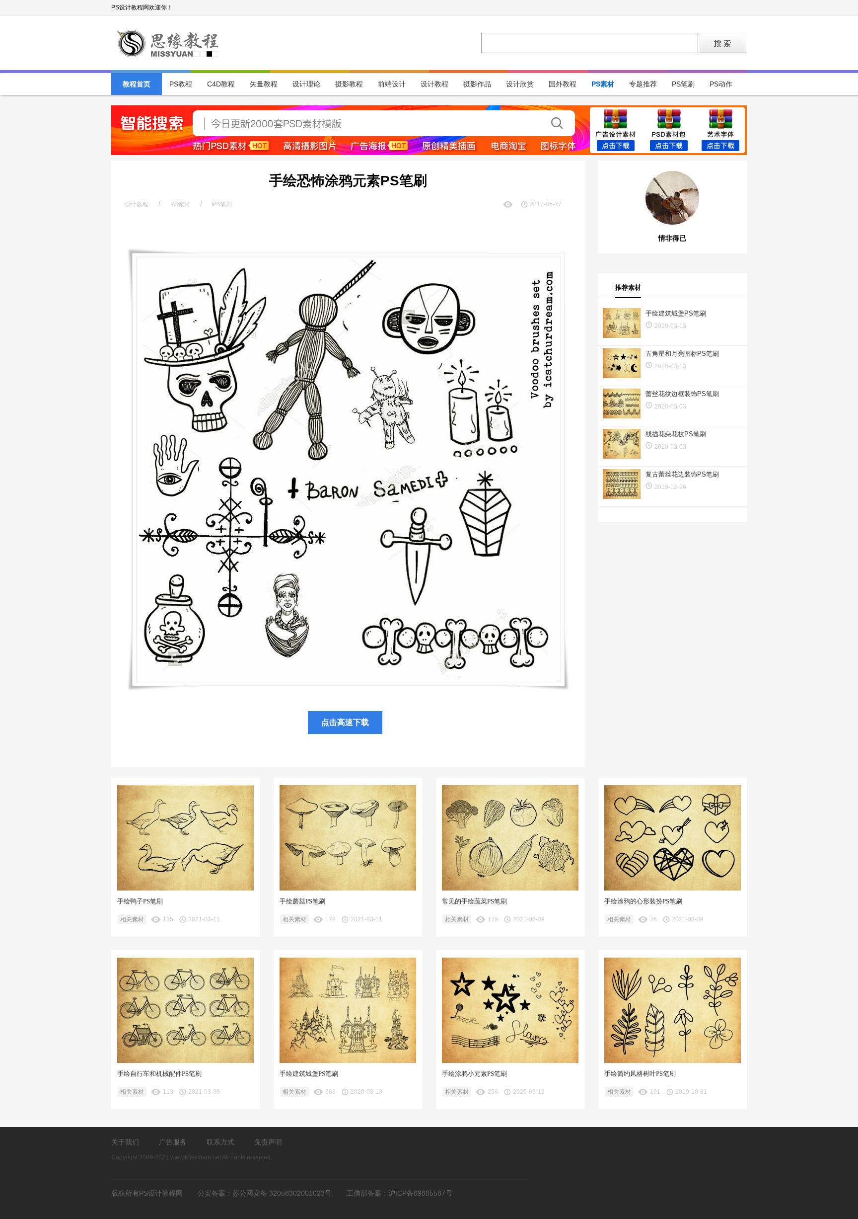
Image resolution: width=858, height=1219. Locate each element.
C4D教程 (221, 84)
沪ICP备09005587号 (420, 1193)
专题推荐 (643, 84)
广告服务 (173, 1142)
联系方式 (220, 1142)
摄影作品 (477, 84)
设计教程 (434, 84)
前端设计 (392, 84)
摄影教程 (349, 84)
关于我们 (125, 1142)
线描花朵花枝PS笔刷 (675, 434)
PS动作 (721, 84)
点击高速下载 (345, 722)
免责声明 (268, 1142)
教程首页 (136, 84)
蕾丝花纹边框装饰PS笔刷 (682, 394)
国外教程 (562, 84)
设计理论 (306, 84)
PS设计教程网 (168, 43)
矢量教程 (264, 84)
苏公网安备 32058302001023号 (282, 1193)
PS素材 (602, 84)
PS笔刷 (683, 84)
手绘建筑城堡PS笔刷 (675, 313)
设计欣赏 (520, 84)
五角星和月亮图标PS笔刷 (682, 353)
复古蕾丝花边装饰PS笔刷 (682, 474)
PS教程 (180, 84)
